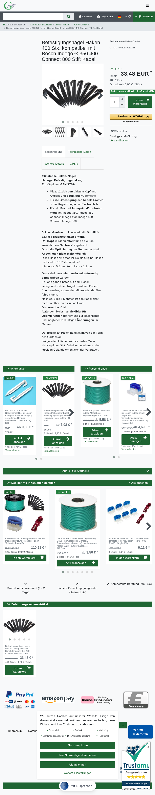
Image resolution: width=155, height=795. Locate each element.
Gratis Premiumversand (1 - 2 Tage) (26, 590)
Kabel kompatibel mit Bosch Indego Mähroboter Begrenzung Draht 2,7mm (96, 413)
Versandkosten (119, 140)
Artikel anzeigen (19, 440)
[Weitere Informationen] (123, 725)
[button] (131, 118)
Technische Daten (79, 151)
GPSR (74, 163)
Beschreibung (53, 151)
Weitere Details (54, 163)
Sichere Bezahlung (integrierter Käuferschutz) (77, 590)
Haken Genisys (81, 24)
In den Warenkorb (140, 101)
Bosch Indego (62, 24)
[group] (19, 626)
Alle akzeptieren (77, 745)
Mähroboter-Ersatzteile (40, 24)
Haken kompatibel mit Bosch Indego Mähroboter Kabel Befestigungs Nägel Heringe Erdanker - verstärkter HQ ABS (58, 415)
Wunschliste (121, 131)
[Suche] (68, 16)
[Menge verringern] (122, 105)
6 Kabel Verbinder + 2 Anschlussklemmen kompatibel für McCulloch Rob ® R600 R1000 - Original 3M (129, 541)
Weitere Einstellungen (77, 772)
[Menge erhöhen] (122, 99)
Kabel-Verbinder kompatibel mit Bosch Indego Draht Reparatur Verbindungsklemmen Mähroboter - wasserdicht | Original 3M (134, 416)
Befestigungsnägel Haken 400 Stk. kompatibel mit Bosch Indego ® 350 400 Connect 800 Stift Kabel (17, 650)
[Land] (119, 16)
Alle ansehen (139, 482)
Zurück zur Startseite (75, 470)
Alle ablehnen (77, 764)
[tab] (53, 152)
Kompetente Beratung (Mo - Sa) (131, 583)
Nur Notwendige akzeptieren (77, 755)
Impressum (15, 730)
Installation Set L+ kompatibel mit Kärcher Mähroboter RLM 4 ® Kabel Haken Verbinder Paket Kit (25, 541)
